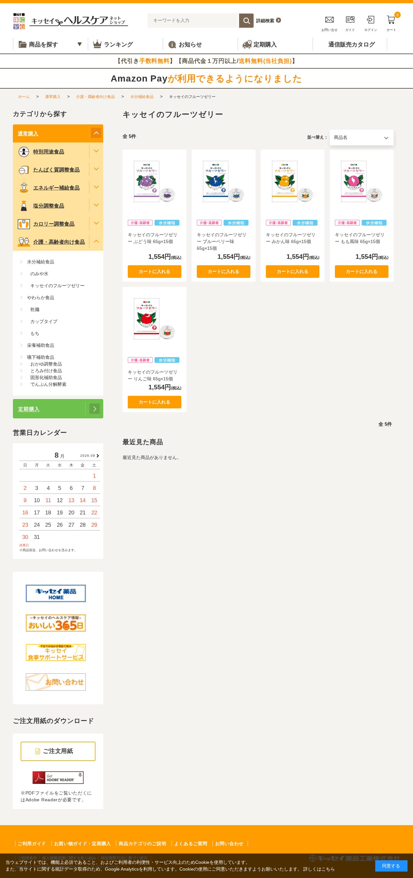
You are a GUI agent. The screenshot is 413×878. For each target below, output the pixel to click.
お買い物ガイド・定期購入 (82, 843)
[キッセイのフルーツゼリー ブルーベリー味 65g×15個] (224, 181)
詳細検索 (265, 20)
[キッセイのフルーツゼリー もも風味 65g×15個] (362, 181)
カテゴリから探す (40, 113)
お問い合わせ (229, 843)
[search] (246, 21)
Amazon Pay (206, 78)
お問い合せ (329, 30)
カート (392, 22)
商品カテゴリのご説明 (142, 843)
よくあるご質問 (190, 843)
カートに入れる (154, 271)
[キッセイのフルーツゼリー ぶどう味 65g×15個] (154, 181)
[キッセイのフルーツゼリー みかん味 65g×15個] (293, 181)
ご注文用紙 (58, 751)
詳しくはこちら (319, 869)
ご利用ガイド (32, 843)
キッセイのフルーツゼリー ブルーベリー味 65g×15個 (222, 241)
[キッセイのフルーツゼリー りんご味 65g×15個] (154, 319)
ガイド (350, 30)
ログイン (370, 30)
